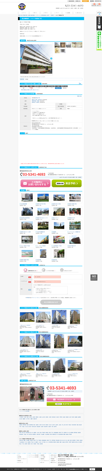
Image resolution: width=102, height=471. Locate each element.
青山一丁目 (21, 443)
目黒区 (47, 417)
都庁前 (30, 434)
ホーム (18, 455)
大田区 (50, 417)
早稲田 (43, 432)
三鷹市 (31, 418)
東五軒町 (46, 426)
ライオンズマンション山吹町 (72, 325)
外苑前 (34, 443)
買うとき (42, 462)
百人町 (50, 424)
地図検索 (42, 458)
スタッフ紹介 (53, 456)
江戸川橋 (43, 442)
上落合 (60, 424)
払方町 (53, 424)
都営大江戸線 (34, 99)
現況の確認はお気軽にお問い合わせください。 (30, 89)
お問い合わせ (53, 455)
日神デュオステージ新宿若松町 (25, 325)
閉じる (92, 469)
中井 (20, 426)
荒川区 (73, 417)
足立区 (20, 418)
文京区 (30, 417)
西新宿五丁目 (55, 434)
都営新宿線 (34, 100)
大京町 (40, 424)
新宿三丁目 (61, 432)
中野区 (60, 417)
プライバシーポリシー (36, 297)
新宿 (28, 424)
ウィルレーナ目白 (55, 325)
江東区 (40, 417)
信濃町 (34, 432)
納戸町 (55, 426)
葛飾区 (24, 418)
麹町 (61, 442)
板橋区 (76, 417)
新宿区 (36, 97)
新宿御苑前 (56, 432)
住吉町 (42, 426)
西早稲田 (24, 424)
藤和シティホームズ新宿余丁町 (41, 373)
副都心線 (33, 102)
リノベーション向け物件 (24, 411)
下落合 (23, 426)
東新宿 (37, 102)
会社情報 (19, 456)
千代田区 (21, 417)
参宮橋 (41, 443)
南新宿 (58, 442)
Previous (21, 58)
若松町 (47, 424)
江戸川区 (28, 418)
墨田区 (37, 417)
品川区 (43, 417)
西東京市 (35, 418)
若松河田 (40, 99)
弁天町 (29, 426)
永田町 (25, 443)
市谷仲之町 (34, 426)
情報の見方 (79, 96)
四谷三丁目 (51, 432)
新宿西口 (34, 434)
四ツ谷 (31, 432)
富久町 (43, 424)
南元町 (80, 424)
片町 (52, 426)
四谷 (34, 424)
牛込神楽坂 (47, 434)
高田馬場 (31, 424)
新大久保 (23, 432)
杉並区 (64, 417)
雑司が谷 (77, 442)
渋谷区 (57, 417)
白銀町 (49, 426)
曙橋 (38, 100)
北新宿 (37, 424)
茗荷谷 (29, 443)
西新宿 (20, 424)
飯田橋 (71, 432)
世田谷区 (54, 417)
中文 (85, 5)
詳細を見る (58, 88)
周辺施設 (52, 458)
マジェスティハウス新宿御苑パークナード (75, 349)
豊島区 (67, 417)
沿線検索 (42, 455)
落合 (41, 432)
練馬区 (79, 417)
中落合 (69, 424)
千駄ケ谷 (33, 442)
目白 (32, 443)
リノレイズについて (45, 460)
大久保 (26, 426)
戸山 (63, 424)
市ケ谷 (68, 432)
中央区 (25, 417)
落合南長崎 (60, 434)
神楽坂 (47, 432)
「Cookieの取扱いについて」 (74, 469)
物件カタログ (53, 462)
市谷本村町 (74, 424)
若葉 (77, 424)
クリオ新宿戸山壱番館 (55, 373)
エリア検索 (43, 456)
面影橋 (67, 434)
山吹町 (56, 424)
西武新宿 (21, 434)
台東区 (33, 417)
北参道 (63, 442)
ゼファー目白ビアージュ (40, 325)
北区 (70, 417)
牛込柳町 (42, 434)
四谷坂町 (38, 426)
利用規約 (28, 297)
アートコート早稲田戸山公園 (72, 373)
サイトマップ (20, 462)
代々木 (47, 442)
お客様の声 (53, 460)
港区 (28, 417)
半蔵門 (70, 442)
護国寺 (80, 442)
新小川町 (66, 424)
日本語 (85, 3)
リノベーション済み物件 (34, 455)
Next (51, 58)
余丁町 (38, 97)
